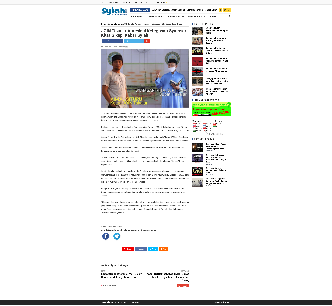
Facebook (141, 249)
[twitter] (225, 10)
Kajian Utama (155, 16)
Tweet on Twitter (136, 41)
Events (212, 16)
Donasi (171, 2)
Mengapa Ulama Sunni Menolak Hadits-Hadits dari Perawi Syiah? (217, 81)
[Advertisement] (211, 228)
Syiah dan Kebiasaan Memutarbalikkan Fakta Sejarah (217, 50)
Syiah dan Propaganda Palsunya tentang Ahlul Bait (217, 61)
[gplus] (229, 10)
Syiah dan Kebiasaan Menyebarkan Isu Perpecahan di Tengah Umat (184, 10)
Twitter (154, 249)
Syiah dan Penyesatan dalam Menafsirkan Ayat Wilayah (217, 91)
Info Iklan (161, 2)
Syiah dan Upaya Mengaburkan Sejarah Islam (216, 170)
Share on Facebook (115, 41)
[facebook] (220, 10)
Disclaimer (126, 2)
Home (103, 2)
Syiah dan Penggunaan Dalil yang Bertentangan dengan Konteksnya (216, 181)
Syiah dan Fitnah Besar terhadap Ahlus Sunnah (217, 69)
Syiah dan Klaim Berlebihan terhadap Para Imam (218, 30)
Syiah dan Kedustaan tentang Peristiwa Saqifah (216, 40)
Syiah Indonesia (110, 47)
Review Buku (174, 16)
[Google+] (147, 41)
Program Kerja (195, 16)
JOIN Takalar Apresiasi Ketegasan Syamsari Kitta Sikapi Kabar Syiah (144, 33)
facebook (182, 286)
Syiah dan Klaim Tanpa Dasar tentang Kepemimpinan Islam (216, 146)
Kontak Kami (113, 2)
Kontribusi (138, 2)
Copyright (150, 2)
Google (129, 249)
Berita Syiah (136, 16)
